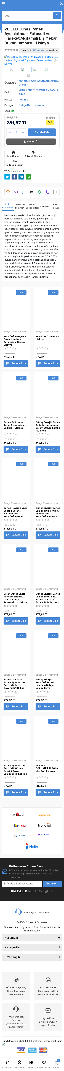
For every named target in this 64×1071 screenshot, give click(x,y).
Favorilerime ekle (16, 171)
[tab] (8, 206)
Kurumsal (11, 937)
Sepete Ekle (42, 132)
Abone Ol (51, 883)
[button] (8, 60)
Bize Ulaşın (12, 957)
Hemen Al (32, 141)
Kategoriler (13, 947)
